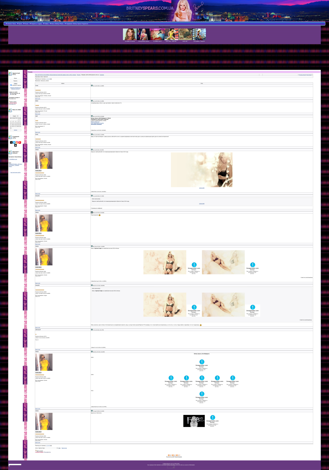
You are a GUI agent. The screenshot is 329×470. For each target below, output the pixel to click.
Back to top (37, 98)
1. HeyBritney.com (13, 159)
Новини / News (11, 23)
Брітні (20, 23)
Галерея (102, 74)
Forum (26, 23)
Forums (78, 74)
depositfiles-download (96, 124)
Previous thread (302, 74)
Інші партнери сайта (16, 172)
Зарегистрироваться (16, 87)
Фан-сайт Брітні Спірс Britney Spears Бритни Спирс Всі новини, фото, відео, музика (55, 74)
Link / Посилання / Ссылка (97, 123)
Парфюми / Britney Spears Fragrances (77, 23)
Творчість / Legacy (36, 23)
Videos (47, 23)
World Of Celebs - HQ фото (15, 164)
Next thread (308, 74)
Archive (15, 130)
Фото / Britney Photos (57, 23)
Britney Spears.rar (95, 121)
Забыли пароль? (15, 88)
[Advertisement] (164, 57)
